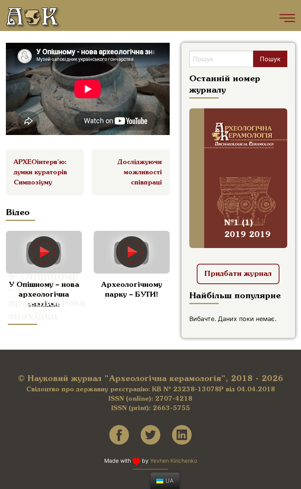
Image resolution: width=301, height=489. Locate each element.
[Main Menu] (287, 18)
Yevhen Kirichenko (173, 460)
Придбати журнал (238, 273)
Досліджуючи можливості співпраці (140, 172)
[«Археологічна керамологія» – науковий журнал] (34, 18)
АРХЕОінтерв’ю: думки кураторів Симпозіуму (40, 172)
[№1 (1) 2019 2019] (238, 177)
